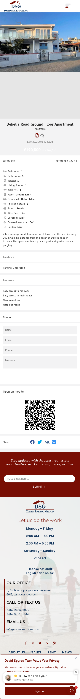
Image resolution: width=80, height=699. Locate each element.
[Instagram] (33, 643)
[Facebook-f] (26, 643)
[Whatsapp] (47, 643)
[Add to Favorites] (42, 135)
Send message (38, 376)
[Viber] (54, 643)
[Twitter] (40, 643)
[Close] (76, 657)
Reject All (40, 691)
